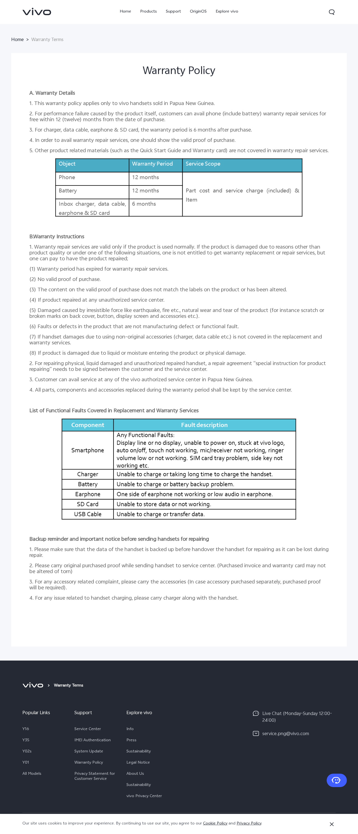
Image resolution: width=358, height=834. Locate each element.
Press (131, 740)
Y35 (25, 740)
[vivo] (33, 686)
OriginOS (198, 11)
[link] (36, 11)
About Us (135, 774)
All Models (31, 774)
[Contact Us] (337, 780)
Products (148, 11)
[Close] (332, 824)
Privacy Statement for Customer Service (94, 777)
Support (173, 11)
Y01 (25, 763)
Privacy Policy (249, 823)
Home (125, 11)
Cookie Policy (215, 823)
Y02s (27, 751)
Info (130, 729)
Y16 (25, 729)
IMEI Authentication (92, 740)
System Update (88, 751)
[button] (332, 12)
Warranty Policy (88, 763)
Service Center (87, 729)
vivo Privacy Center (144, 796)
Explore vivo (227, 11)
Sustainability (138, 751)
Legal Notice (138, 763)
